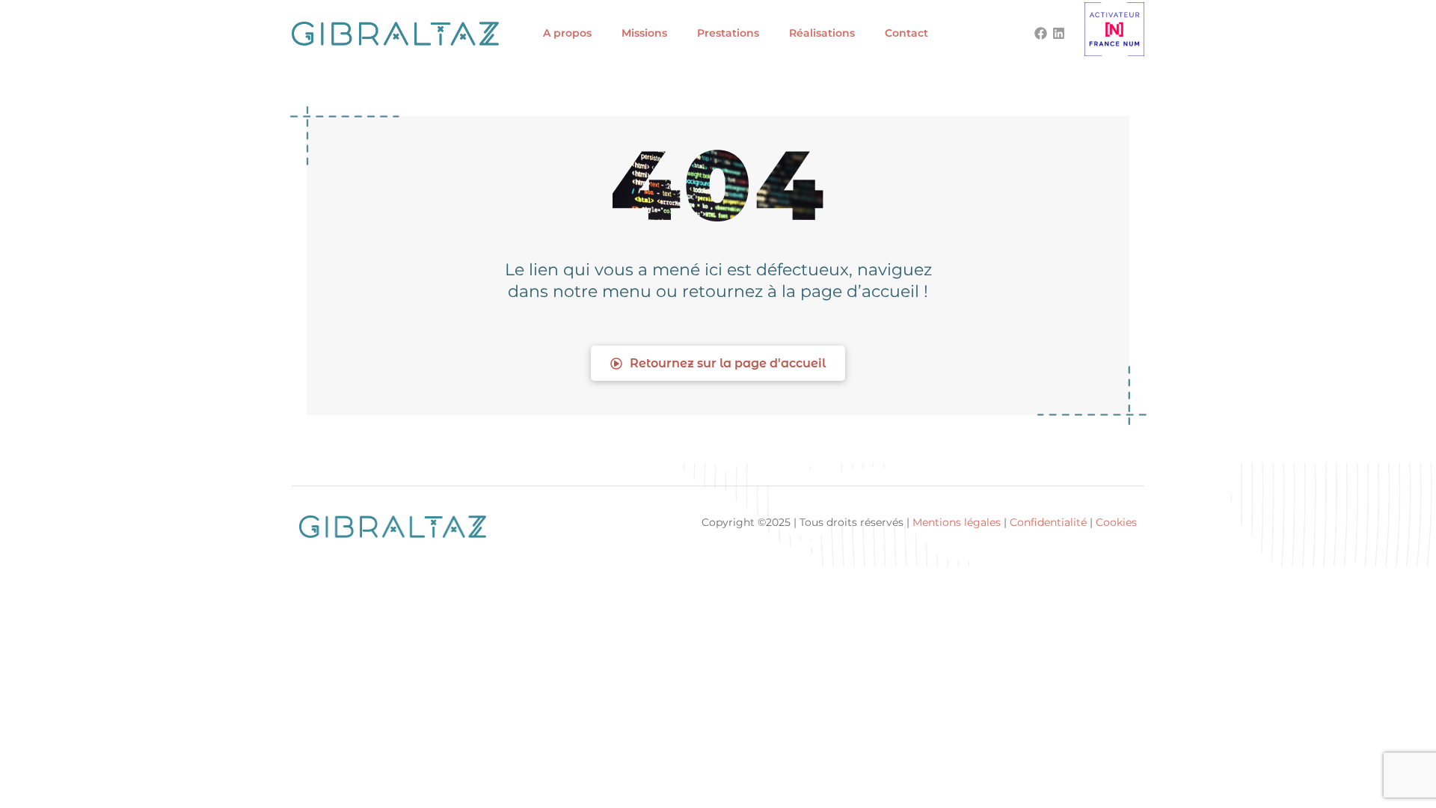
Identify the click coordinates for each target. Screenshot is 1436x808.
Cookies (1116, 522)
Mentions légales (956, 522)
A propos (567, 33)
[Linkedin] (1059, 34)
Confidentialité (1048, 522)
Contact (906, 33)
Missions (644, 33)
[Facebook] (1041, 34)
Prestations (728, 33)
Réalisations (822, 33)
